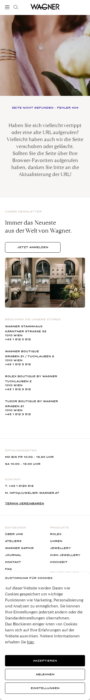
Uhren (56, 541)
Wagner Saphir (19, 548)
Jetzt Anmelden (32, 247)
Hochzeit (59, 562)
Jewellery (60, 548)
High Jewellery (65, 555)
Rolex (56, 534)
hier (30, 642)
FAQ (8, 569)
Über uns (14, 534)
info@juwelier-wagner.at (34, 493)
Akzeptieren (45, 660)
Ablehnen (45, 674)
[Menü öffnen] (8, 7)
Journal (13, 555)
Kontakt (13, 562)
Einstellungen (45, 688)
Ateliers (13, 541)
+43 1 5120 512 (21, 486)
